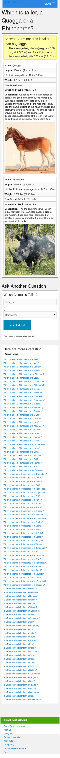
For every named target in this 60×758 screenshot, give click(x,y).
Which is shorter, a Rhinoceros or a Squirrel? (24, 574)
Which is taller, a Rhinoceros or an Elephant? (24, 374)
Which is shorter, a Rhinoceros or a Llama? (23, 526)
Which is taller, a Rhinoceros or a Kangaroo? (24, 426)
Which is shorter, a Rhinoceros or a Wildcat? (23, 481)
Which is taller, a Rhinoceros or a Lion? (21, 422)
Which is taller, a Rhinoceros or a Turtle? (22, 441)
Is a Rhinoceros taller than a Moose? (20, 600)
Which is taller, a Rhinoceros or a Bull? (21, 466)
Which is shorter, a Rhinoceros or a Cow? (22, 559)
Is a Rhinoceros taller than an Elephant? (22, 674)
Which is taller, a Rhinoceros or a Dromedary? (24, 444)
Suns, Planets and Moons (15, 726)
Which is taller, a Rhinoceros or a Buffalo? (22, 404)
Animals (7, 730)
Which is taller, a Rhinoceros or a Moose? (22, 418)
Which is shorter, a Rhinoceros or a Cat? (22, 496)
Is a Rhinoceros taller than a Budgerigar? (22, 692)
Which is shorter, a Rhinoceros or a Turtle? (23, 500)
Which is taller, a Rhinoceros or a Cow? (21, 452)
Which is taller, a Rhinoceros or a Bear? (21, 378)
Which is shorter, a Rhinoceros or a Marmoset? (25, 563)
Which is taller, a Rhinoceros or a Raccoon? (23, 393)
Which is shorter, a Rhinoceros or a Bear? (22, 503)
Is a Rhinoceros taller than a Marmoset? (22, 592)
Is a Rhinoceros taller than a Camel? (20, 655)
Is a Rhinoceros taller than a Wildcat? (20, 607)
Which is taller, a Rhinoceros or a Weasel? (23, 370)
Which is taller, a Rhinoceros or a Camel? (22, 367)
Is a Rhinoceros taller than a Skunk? (20, 640)
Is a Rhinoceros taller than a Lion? (19, 644)
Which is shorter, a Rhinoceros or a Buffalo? (23, 533)
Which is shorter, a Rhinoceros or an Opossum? (25, 492)
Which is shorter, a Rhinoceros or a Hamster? (24, 511)
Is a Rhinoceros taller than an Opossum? (22, 611)
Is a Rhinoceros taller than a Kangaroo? (22, 677)
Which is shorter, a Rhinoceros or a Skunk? (23, 570)
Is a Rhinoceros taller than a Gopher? (20, 603)
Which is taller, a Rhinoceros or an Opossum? (24, 470)
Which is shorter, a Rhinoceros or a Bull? (22, 552)
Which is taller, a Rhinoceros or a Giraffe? (22, 455)
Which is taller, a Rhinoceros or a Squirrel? (23, 396)
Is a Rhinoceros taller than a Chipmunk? (22, 618)
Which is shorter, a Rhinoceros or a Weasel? (24, 544)
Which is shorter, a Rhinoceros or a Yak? (22, 485)
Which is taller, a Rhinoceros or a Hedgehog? (24, 407)
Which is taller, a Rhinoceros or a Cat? (21, 459)
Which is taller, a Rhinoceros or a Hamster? (23, 463)
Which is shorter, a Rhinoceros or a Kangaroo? (25, 555)
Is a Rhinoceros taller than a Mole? (19, 659)
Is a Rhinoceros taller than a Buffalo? (20, 670)
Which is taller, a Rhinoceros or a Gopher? (23, 437)
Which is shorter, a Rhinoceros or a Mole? (22, 529)
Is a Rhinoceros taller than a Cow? (19, 629)
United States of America (15, 748)
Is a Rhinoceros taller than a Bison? (20, 648)
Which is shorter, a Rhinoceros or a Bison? (23, 507)
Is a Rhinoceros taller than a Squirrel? (21, 685)
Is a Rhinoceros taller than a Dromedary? (22, 699)
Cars (6, 752)
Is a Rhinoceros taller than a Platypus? (21, 589)
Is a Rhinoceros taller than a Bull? (19, 696)
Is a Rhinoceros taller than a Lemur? (20, 614)
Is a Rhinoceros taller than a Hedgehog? (22, 626)
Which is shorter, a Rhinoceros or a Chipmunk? (25, 518)
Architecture (9, 741)
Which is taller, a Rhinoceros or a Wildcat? (23, 430)
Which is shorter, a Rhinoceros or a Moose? (23, 515)
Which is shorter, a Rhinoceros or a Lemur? (23, 577)
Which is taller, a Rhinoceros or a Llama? (22, 448)
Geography (9, 745)
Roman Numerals (12, 737)
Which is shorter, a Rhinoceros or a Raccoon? (24, 585)
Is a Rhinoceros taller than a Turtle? (20, 633)
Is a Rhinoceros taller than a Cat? (19, 622)
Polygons (8, 733)
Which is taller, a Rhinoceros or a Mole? (21, 363)
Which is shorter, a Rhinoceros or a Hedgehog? (25, 489)
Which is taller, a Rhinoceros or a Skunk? (22, 415)
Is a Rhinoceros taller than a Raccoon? (21, 651)
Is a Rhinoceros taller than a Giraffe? (20, 637)
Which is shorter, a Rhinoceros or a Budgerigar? (25, 548)
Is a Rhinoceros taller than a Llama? (20, 663)
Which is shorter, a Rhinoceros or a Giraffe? (23, 566)
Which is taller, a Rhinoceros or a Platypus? (23, 411)
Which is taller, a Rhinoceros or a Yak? (21, 359)
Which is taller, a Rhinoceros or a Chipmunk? (24, 385)
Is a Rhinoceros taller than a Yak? (19, 666)
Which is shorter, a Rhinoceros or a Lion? (22, 478)
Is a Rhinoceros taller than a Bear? (19, 681)
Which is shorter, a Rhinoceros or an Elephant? (25, 581)
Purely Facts (9, 2)
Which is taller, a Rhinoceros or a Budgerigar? (24, 400)
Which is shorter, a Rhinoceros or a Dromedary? (25, 474)
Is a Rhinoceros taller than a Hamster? (21, 596)
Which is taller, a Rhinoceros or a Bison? (22, 389)
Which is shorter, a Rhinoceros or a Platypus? (24, 540)
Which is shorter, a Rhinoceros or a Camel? (23, 537)
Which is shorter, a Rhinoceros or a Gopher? (24, 522)
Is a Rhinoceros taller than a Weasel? (20, 688)
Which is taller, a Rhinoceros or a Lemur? (22, 433)
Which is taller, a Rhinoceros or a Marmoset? (24, 381)
